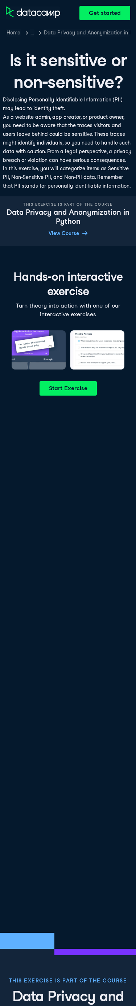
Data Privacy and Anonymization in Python (87, 33)
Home (13, 33)
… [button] (32, 33)
